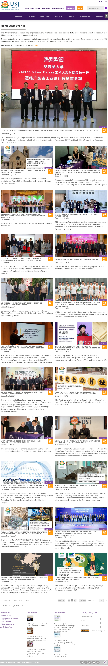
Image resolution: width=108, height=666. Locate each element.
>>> (84, 600)
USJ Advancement (7, 624)
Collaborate (100, 16)
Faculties (31, 16)
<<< (59, 600)
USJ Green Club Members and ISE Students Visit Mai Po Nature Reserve (77, 215)
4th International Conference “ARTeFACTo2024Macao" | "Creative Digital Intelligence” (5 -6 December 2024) (24, 486)
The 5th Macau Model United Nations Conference (62, 656)
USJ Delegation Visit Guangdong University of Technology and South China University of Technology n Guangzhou (49, 131)
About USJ (18, 16)
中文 (106, 2)
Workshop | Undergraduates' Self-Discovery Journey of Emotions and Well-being (77, 578)
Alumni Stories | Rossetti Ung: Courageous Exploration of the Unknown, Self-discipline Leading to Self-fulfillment (77, 348)
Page (89, 600)
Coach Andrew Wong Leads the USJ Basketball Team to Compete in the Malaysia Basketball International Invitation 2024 (77, 304)
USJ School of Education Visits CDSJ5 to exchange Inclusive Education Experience (21, 304)
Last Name (85, 625)
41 (75, 600)
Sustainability (46, 8)
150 (80, 600)
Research (71, 16)
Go (101, 600)
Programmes (45, 16)
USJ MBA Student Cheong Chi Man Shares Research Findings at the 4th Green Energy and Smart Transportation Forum (76, 533)
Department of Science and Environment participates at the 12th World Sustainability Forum (36, 638)
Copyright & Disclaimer (9, 618)
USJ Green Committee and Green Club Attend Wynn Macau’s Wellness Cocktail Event (22, 393)
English (101, 2)
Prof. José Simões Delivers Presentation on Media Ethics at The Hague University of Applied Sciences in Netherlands (23, 348)
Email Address (86, 617)
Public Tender (5, 621)
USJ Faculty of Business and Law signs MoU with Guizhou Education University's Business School (21, 259)
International (85, 16)
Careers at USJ (5, 615)
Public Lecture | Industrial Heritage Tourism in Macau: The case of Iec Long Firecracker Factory (75, 393)
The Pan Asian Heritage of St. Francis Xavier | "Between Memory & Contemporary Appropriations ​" (24, 578)
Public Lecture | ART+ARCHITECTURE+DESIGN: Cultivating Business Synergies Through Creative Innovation (24, 533)
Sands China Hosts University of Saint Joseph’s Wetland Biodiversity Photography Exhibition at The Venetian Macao (23, 215)
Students (58, 16)
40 (72, 600)
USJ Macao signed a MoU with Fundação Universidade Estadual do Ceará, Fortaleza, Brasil (77, 442)
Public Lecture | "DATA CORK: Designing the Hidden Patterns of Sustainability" (76, 486)
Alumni (80, 8)
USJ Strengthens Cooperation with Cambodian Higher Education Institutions (37, 625)
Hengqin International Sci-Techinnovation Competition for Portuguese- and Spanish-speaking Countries (64, 643)
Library (37, 8)
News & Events (29, 8)
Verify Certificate (6, 627)
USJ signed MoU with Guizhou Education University (76, 259)
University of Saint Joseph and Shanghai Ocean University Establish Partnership (20, 442)
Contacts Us (5, 613)
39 (69, 600)
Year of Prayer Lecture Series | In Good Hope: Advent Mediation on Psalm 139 (23, 172)
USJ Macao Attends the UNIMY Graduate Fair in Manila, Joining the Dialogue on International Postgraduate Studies (78, 172)
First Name (85, 621)
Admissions (70, 8)
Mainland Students (58, 8)
